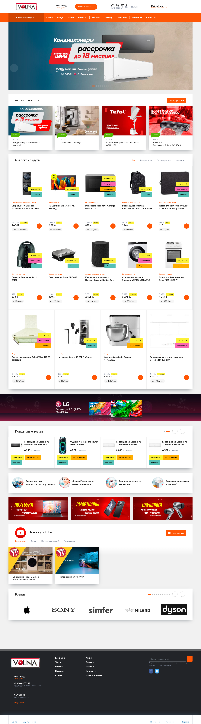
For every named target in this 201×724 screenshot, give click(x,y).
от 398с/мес (92, 301)
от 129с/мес (92, 229)
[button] (124, 5)
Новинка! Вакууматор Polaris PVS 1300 (167, 144)
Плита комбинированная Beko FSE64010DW (171, 278)
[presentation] (14, 68)
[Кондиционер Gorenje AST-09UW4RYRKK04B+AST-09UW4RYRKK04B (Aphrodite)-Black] (17, 445)
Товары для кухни (55, 274)
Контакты (151, 17)
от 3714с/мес (20, 229)
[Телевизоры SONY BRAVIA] (77, 560)
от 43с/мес (128, 229)
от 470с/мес (157, 381)
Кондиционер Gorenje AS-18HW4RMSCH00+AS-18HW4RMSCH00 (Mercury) (129, 444)
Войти (153, 8)
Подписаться (178, 533)
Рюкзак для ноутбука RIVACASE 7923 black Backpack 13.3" (137, 208)
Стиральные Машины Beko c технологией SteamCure (26, 578)
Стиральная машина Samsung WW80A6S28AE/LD (136, 278)
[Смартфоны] (100, 508)
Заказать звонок (85, 6)
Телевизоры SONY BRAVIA (72, 576)
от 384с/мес (19, 381)
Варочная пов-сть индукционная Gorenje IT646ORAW (166, 358)
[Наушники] (163, 508)
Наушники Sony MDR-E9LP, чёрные (75, 357)
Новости (96, 17)
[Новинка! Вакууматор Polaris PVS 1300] (171, 120)
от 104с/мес (18, 301)
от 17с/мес (164, 229)
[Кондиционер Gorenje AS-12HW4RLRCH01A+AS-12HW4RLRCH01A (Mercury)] (155, 445)
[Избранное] (175, 6)
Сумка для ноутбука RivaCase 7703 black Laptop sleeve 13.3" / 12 (174, 208)
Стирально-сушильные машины (24, 202)
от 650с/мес (166, 301)
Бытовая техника (91, 202)
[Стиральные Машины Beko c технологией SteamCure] (30, 560)
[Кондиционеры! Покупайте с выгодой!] (30, 120)
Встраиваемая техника (20, 354)
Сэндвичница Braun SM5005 (63, 277)
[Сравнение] (181, 6)
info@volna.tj (19, 703)
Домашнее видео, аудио (95, 274)
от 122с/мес (55, 301)
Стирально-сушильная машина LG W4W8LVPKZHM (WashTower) (25, 208)
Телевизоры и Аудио (56, 202)
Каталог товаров (25, 17)
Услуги (70, 17)
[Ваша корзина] (188, 6)
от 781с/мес (130, 301)
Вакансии (122, 17)
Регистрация (162, 8)
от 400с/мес (55, 229)
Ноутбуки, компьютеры (131, 202)
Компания (137, 17)
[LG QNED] (100, 407)
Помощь (109, 17)
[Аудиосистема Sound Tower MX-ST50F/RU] (63, 445)
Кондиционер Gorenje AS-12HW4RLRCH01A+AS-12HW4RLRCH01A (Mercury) (175, 444)
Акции (49, 17)
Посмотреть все (176, 100)
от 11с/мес (63, 381)
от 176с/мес (111, 381)
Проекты (82, 17)
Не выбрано (61, 8)
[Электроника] (38, 508)
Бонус (60, 17)
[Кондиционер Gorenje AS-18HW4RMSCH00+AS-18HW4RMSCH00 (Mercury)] (109, 445)
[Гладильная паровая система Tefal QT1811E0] (124, 120)
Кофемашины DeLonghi (70, 142)
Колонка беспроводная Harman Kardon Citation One (99, 278)
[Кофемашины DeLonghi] (77, 120)
